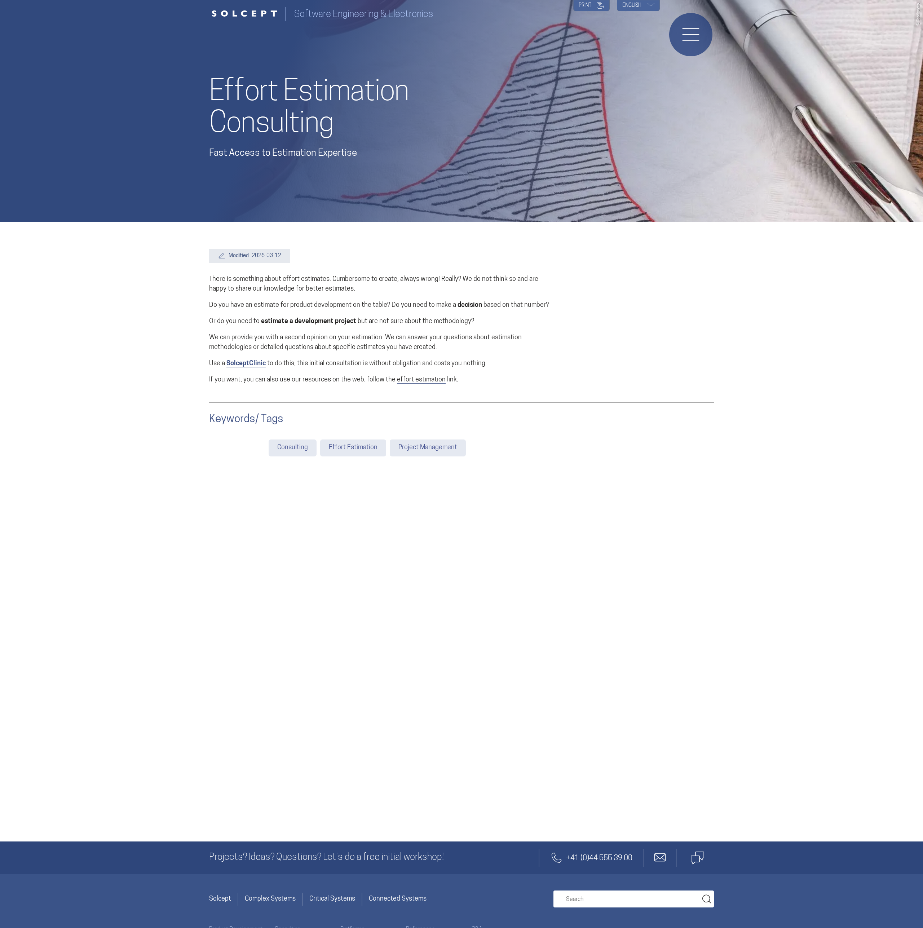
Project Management (427, 448)
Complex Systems (270, 899)
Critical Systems (332, 899)
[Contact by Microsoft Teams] (697, 858)
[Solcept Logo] (247, 14)
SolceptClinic (246, 364)
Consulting (292, 448)
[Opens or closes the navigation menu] (690, 34)
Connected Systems (398, 899)
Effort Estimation (353, 448)
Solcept (220, 899)
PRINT (585, 5)
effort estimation (421, 380)
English (632, 5)
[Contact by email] (660, 858)
